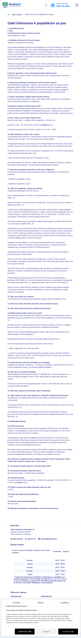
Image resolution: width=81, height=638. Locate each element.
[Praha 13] (12, 5)
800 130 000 (63, 6)
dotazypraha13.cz (49, 539)
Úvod (8, 14)
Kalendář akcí (46, 596)
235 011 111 (32, 539)
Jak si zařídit (17, 14)
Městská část (16, 596)
